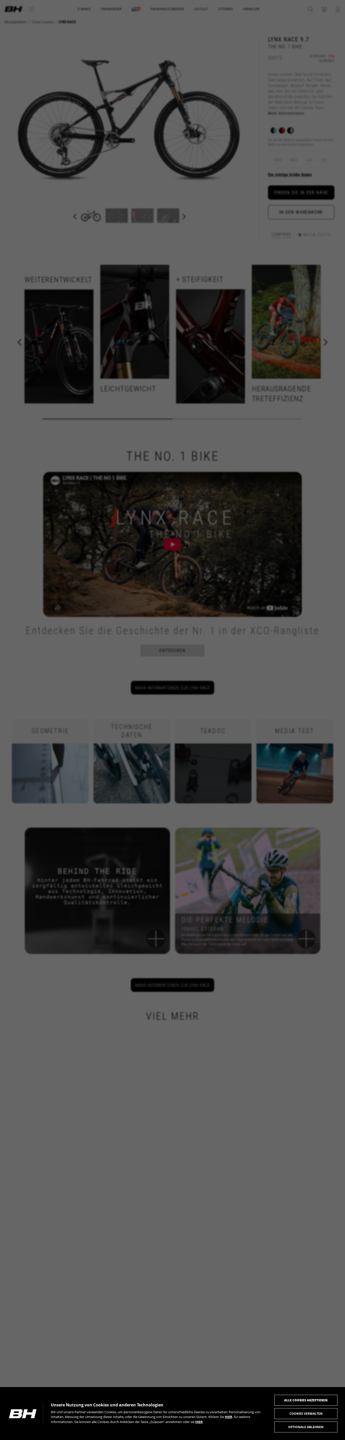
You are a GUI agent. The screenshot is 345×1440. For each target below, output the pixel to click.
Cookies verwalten (306, 1413)
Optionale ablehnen (306, 1427)
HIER (228, 1416)
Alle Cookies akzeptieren (306, 1400)
